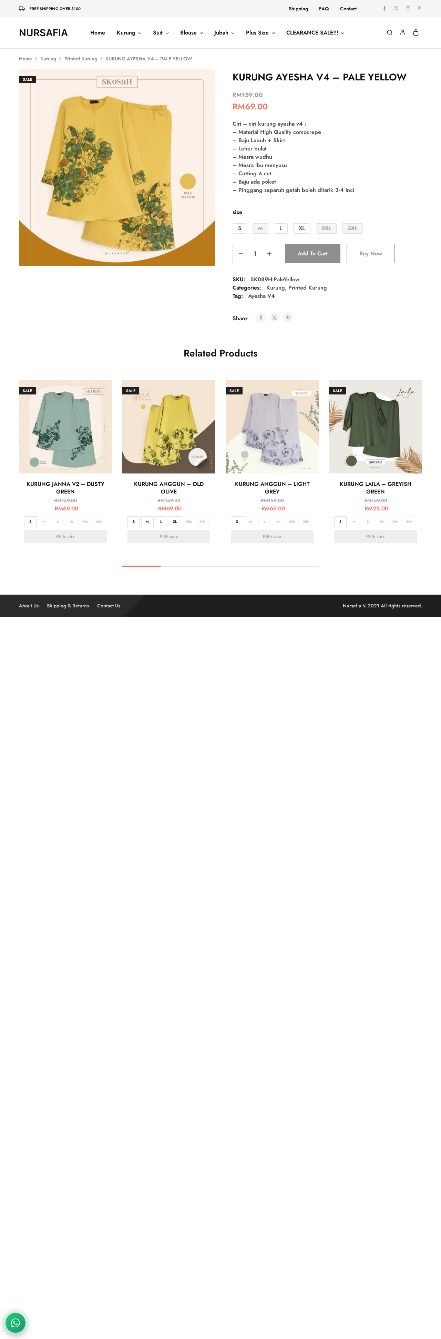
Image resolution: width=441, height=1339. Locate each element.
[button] (240, 228)
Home (97, 33)
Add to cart (313, 253)
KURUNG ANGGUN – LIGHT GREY (272, 487)
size (237, 212)
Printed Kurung (80, 58)
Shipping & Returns (68, 605)
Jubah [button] (221, 33)
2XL (85, 521)
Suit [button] (158, 33)
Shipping (298, 8)
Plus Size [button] (257, 33)
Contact (348, 8)
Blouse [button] (188, 33)
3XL (99, 521)
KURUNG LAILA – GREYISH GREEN (375, 487)
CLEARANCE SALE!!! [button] (312, 33)
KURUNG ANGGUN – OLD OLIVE (169, 487)
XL (71, 521)
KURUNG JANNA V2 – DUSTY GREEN (65, 487)
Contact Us (108, 605)
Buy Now (370, 253)
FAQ (324, 8)
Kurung (48, 58)
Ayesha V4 (261, 296)
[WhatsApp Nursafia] (15, 1323)
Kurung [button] (126, 33)
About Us (29, 605)
